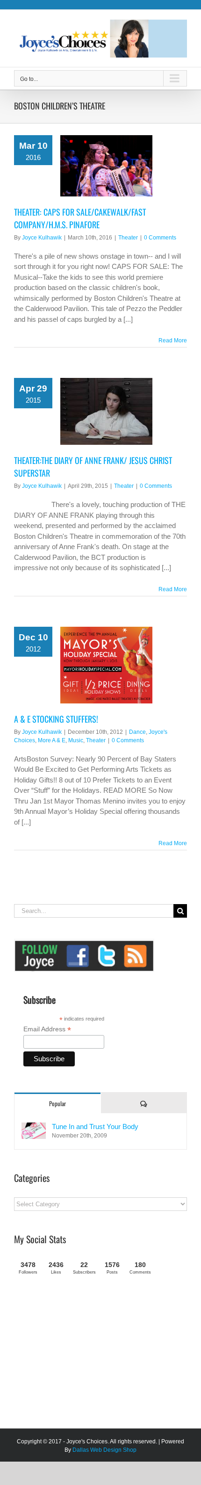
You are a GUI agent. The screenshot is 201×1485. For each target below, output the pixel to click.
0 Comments (160, 237)
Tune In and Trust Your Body (95, 1126)
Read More (172, 340)
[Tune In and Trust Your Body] (34, 1127)
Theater (128, 237)
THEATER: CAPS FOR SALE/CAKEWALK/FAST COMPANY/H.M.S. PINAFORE (80, 218)
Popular (57, 1103)
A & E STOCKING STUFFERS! (56, 719)
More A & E (51, 740)
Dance (137, 732)
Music (75, 740)
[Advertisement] (84, 1355)
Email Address (47, 1029)
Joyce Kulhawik (42, 237)
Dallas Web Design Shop (104, 1450)
